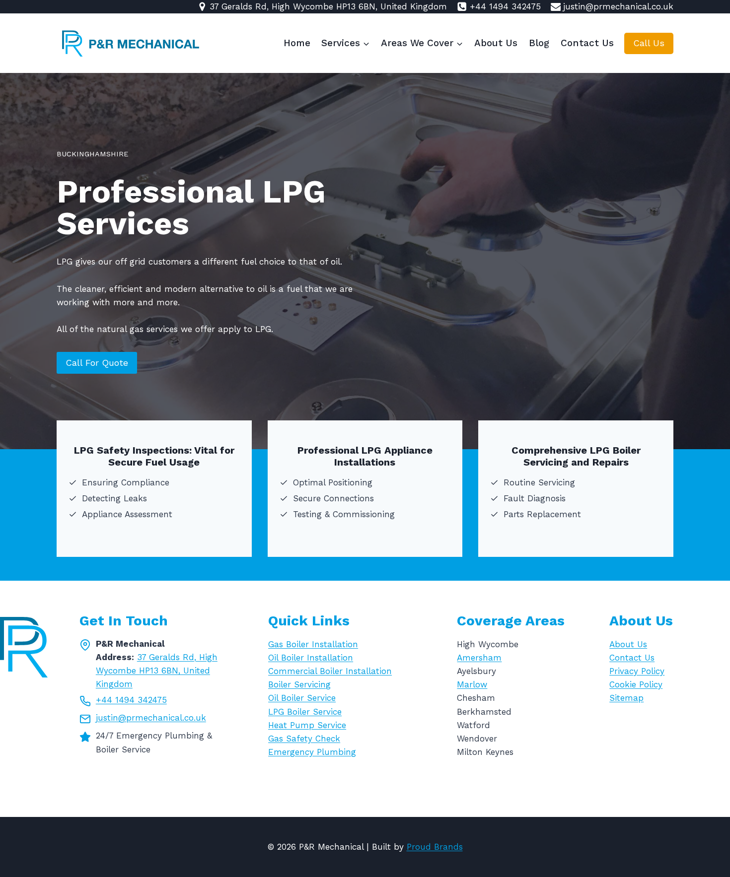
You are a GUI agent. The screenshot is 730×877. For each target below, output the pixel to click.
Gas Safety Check (304, 738)
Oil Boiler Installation (310, 658)
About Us (495, 43)
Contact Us (587, 43)
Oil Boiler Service (302, 698)
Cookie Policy (635, 684)
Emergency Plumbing (312, 752)
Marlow (472, 684)
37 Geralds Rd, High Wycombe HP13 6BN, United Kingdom (157, 670)
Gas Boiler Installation (313, 644)
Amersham (479, 658)
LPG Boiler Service (305, 712)
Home (297, 43)
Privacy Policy (636, 671)
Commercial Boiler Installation (330, 671)
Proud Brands (435, 847)
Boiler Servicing (299, 684)
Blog (539, 43)
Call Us (648, 43)
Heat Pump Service (307, 725)
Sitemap (626, 698)
